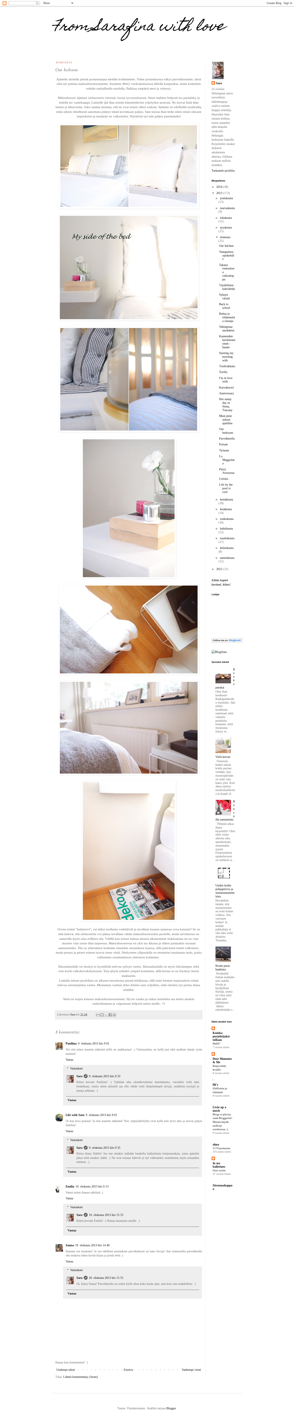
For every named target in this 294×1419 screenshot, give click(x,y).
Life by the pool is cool (226, 488)
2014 (219, 186)
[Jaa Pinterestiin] (114, 1015)
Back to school (224, 306)
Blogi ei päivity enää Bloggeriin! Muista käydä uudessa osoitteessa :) (222, 1122)
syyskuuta (226, 227)
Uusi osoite (219, 1170)
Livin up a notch (219, 1109)
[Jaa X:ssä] (106, 1015)
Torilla (223, 372)
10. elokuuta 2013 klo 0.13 (92, 1186)
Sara (79, 1076)
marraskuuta (227, 208)
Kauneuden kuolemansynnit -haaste (227, 342)
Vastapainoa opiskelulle (226, 255)
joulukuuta (226, 198)
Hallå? (216, 1043)
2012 (219, 569)
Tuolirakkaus (227, 366)
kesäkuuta (226, 509)
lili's (215, 1084)
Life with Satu (75, 1115)
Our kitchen (226, 245)
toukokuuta (227, 519)
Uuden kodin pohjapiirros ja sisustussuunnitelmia (225, 891)
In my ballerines (219, 1165)
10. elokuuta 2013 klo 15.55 (106, 1215)
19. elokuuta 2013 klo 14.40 (92, 1245)
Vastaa (69, 1059)
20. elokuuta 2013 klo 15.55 (106, 1277)
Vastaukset (76, 1068)
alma (216, 1144)
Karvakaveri (226, 387)
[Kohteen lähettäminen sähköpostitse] (98, 1015)
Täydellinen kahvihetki (227, 287)
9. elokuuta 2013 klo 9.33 (104, 1076)
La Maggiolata (227, 460)
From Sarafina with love (138, 27)
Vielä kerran (222, 756)
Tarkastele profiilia (223, 170)
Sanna (70, 1245)
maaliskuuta (227, 538)
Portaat (223, 444)
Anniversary (226, 393)
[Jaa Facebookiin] (110, 1015)
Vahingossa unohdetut (226, 328)
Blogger (171, 1408)
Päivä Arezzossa (226, 471)
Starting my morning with (226, 356)
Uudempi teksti (65, 1369)
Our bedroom (226, 430)
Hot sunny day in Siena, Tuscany (225, 405)
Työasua (224, 450)
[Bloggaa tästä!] (102, 1015)
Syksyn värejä (224, 296)
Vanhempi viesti (191, 1369)
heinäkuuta (226, 499)
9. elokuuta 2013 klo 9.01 (93, 1043)
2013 (219, 193)
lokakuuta (226, 217)
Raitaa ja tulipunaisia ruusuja (227, 317)
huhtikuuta (226, 528)
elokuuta (225, 237)
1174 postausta (221, 1148)
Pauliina (71, 1043)
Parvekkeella (227, 438)
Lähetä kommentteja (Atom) (80, 1377)
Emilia (70, 1186)
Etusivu (128, 1369)
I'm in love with (225, 379)
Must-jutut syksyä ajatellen (225, 419)
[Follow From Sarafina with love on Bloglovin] (227, 641)
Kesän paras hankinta (222, 967)
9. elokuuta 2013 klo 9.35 (104, 1147)
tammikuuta (227, 558)
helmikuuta (227, 548)
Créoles (223, 478)
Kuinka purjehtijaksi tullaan (221, 1036)
